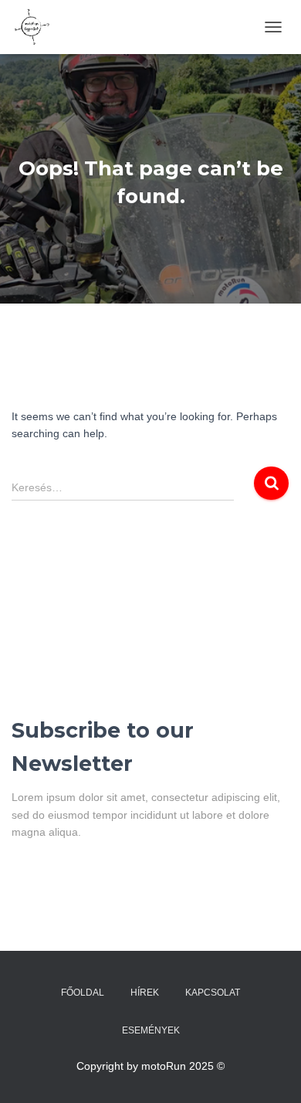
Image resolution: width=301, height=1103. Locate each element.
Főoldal (82, 992)
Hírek (144, 992)
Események (151, 1030)
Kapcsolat (212, 992)
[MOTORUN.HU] (37, 27)
